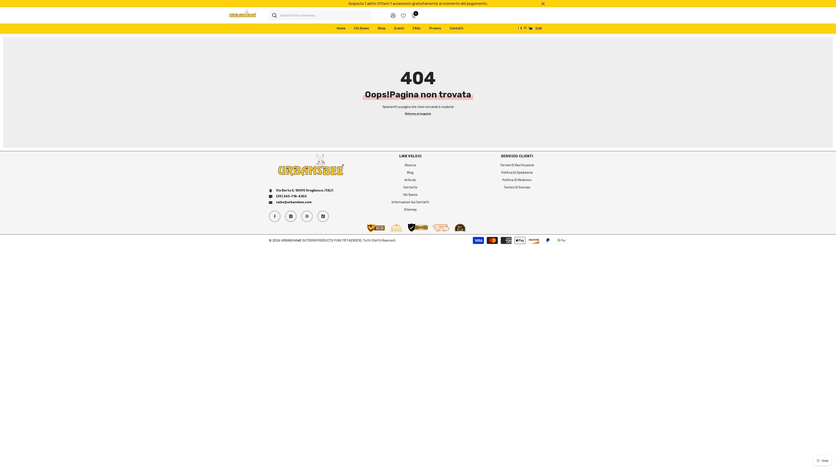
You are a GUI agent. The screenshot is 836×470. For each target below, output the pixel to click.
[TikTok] (323, 216)
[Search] (320, 15)
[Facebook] (275, 216)
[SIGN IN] (393, 15)
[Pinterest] (307, 216)
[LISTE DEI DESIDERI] (403, 15)
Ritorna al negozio (418, 113)
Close (543, 3)
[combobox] (324, 15)
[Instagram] (291, 216)
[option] (418, 3)
